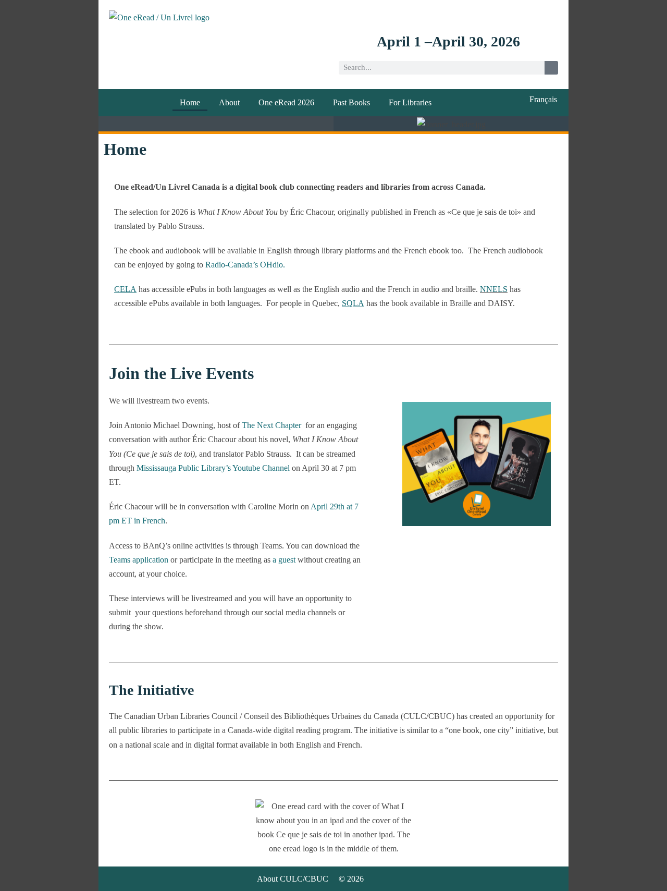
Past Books (351, 102)
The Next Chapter (271, 425)
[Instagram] (531, 16)
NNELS (494, 289)
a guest (284, 559)
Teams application (138, 559)
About (229, 102)
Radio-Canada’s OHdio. (245, 264)
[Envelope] (552, 16)
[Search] (551, 68)
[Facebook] (510, 16)
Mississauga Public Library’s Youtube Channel (212, 467)
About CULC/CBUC (292, 878)
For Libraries (410, 102)
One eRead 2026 (286, 102)
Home (190, 102)
